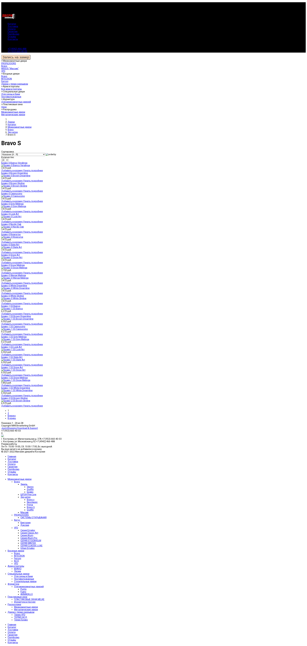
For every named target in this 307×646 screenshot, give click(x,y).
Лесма (17, 571)
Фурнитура (13, 584)
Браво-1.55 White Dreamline (15, 388)
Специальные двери (18, 573)
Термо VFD (19, 614)
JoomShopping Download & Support (19, 428)
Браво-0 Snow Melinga (13, 265)
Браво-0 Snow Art (10, 255)
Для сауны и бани (10, 94)
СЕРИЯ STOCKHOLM (30, 540)
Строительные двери (25, 581)
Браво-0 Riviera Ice (11, 234)
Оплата (12, 29)
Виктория (25, 522)
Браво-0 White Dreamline (14, 285)
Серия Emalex (27, 530)
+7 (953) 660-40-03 (17, 51)
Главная (12, 456)
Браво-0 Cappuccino (11, 193)
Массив (24, 512)
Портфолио (13, 34)
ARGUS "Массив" (10, 68)
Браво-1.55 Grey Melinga (14, 336)
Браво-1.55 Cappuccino (13, 326)
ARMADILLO (26, 594)
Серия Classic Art (29, 533)
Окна (4, 107)
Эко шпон (25, 497)
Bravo (4, 66)
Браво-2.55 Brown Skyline (14, 398)
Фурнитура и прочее (24, 602)
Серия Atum (26, 535)
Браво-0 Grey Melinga (12, 203)
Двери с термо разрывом (14, 84)
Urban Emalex (27, 548)
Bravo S (31, 507)
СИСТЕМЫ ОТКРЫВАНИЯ (33, 517)
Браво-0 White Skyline (12, 296)
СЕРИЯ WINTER (28, 543)
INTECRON (6, 79)
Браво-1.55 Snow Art (12, 367)
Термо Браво (21, 620)
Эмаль (24, 484)
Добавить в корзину (12, 170)
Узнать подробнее (33, 170)
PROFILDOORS (8, 63)
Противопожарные (11, 96)
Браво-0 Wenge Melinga (13, 275)
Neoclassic (32, 502)
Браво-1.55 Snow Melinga (14, 377)
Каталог (12, 24)
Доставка (13, 26)
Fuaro (23, 591)
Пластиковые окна (17, 596)
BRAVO (17, 568)
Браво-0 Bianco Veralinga (14, 163)
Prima (30, 504)
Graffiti (30, 489)
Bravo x (30, 499)
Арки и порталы (16, 566)
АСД (16, 561)
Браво (30, 492)
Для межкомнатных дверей (16, 102)
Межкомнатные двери (13, 112)
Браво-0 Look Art (10, 214)
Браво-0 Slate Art (10, 244)
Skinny (30, 487)
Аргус (17, 520)
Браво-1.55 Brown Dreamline (16, 316)
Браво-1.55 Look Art (11, 347)
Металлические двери (13, 114)
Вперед (12, 415)
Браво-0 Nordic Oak (11, 224)
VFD (3, 71)
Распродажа (14, 604)
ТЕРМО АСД (20, 617)
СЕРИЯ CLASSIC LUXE (31, 545)
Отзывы (12, 36)
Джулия (24, 525)
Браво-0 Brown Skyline (13, 183)
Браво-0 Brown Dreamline (14, 173)
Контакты (13, 39)
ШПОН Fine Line (28, 494)
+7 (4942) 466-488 (17, 48)
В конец (12, 418)
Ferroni (4, 81)
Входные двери (16, 550)
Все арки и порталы (11, 89)
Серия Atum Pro (28, 538)
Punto (23, 589)
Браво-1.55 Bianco (10, 306)
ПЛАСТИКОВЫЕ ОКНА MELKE (29, 599)
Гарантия (12, 31)
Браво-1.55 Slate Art (11, 357)
